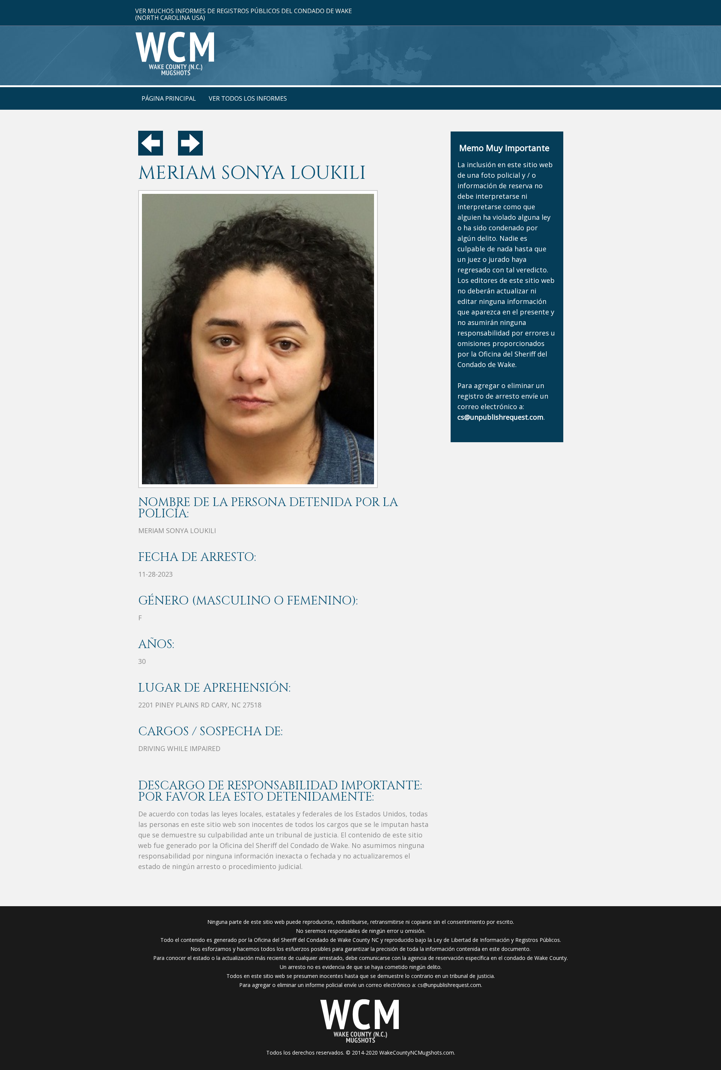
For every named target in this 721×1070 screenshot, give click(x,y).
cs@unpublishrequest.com (449, 984)
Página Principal (169, 98)
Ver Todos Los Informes (248, 98)
